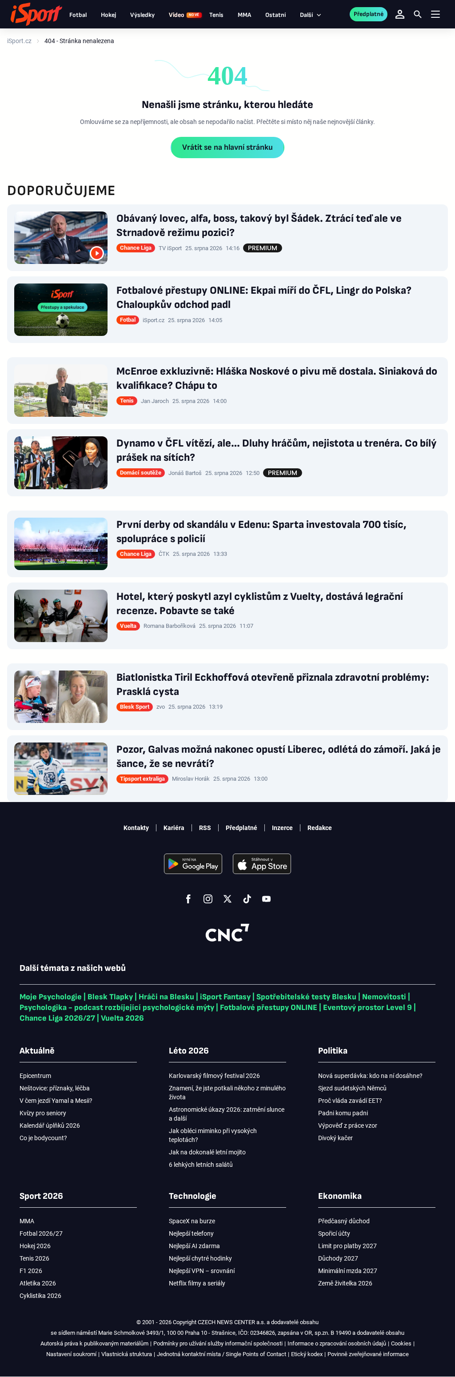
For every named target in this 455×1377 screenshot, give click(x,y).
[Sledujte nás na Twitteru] (227, 899)
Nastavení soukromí (71, 1354)
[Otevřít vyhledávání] (418, 14)
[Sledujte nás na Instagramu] (208, 899)
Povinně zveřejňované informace (368, 1354)
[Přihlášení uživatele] (400, 14)
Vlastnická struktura (126, 1354)
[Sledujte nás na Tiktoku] (247, 899)
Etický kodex (307, 1354)
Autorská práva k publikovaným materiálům (94, 1343)
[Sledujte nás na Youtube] (266, 899)
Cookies (401, 1343)
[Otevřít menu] (435, 14)
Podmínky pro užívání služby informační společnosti (218, 1343)
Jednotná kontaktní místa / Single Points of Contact (221, 1354)
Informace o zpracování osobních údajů (336, 1343)
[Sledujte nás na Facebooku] (188, 899)
